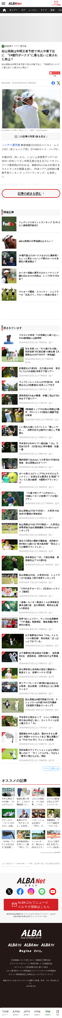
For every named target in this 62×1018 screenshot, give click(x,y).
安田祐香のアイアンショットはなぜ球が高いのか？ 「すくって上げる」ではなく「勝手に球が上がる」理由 (39, 753)
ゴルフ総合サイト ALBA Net (13, 864)
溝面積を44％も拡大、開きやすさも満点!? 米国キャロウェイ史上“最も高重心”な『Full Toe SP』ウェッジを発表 (39, 736)
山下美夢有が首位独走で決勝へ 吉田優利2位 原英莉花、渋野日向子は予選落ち (39, 656)
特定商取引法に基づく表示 (37, 967)
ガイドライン (19, 967)
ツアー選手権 (12, 145)
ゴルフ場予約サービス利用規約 (18, 971)
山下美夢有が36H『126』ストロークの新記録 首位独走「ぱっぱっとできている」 (42, 638)
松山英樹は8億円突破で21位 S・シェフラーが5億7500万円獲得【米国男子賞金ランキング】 (42, 702)
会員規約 (46, 964)
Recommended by (47, 853)
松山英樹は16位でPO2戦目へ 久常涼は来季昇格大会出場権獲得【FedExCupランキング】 (39, 527)
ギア (23, 10)
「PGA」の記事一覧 (35, 864)
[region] (31, 10)
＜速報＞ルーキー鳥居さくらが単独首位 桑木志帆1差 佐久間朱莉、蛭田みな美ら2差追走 (40, 605)
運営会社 (47, 960)
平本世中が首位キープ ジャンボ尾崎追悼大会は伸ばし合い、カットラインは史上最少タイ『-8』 (39, 720)
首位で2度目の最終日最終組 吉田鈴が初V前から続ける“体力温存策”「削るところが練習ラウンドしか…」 (39, 543)
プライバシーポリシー (19, 964)
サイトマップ (47, 974)
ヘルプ (38, 974)
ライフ (44, 10)
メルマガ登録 (56, 5)
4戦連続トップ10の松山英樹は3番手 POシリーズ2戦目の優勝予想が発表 (42, 412)
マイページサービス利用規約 (44, 971)
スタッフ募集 (34, 960)
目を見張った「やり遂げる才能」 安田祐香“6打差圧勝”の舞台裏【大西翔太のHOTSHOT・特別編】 (42, 351)
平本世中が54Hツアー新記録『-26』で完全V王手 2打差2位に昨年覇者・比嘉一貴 (39, 446)
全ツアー (14, 10)
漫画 (52, 10)
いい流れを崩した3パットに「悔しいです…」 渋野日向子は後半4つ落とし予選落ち (39, 430)
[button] (31, 339)
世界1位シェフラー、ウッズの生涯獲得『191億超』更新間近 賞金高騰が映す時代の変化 (39, 622)
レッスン (33, 10)
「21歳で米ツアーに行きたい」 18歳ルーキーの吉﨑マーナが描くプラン (42, 496)
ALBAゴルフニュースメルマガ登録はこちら (34, 904)
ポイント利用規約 (16, 974)
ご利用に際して (35, 964)
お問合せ (30, 974)
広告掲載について (18, 960)
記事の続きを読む (29, 193)
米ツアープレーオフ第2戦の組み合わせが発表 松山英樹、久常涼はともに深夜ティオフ (39, 686)
